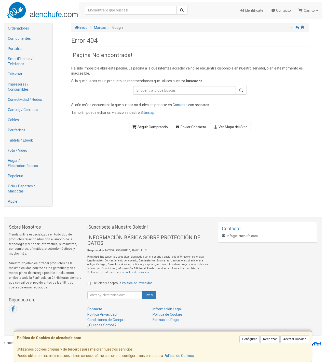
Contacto (283, 10)
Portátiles (15, 49)
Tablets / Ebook (20, 140)
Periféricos (16, 130)
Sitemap (147, 112)
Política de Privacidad (138, 272)
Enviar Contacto (193, 127)
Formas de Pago (166, 320)
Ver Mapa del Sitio (233, 127)
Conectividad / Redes (25, 100)
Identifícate (253, 10)
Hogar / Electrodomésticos (23, 163)
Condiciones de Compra (106, 320)
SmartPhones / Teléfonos (20, 61)
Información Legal (167, 309)
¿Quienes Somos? (101, 325)
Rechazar (270, 339)
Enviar (149, 295)
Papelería (15, 176)
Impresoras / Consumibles (18, 86)
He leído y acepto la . (123, 283)
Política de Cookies (179, 356)
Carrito (309, 10)
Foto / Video (17, 150)
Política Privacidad (102, 314)
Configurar (249, 339)
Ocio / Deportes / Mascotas (21, 188)
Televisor (15, 74)
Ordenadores (18, 28)
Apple (12, 201)
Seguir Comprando (152, 127)
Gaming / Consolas (23, 110)
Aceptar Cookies (294, 339)
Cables (13, 120)
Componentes (19, 38)
